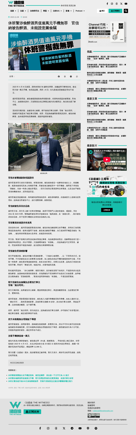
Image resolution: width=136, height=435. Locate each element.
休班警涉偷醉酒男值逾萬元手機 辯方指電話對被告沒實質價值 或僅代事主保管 (40, 378)
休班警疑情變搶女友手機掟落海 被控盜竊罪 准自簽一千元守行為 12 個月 (38, 375)
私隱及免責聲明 (94, 408)
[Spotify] (96, 428)
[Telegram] (72, 428)
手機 (19, 388)
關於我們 (91, 403)
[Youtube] (126, 3)
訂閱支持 (107, 210)
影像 (67, 11)
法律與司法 (34, 11)
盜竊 (39, 388)
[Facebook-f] (107, 3)
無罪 (22, 388)
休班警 (10, 388)
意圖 (15, 388)
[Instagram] (112, 3)
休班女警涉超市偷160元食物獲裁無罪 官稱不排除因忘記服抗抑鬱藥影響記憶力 (40, 381)
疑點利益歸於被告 (31, 388)
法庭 (22, 11)
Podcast (79, 11)
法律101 (56, 11)
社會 (43, 388)
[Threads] (116, 3)
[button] (126, 11)
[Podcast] (88, 428)
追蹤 (12, 11)
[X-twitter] (121, 3)
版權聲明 (91, 405)
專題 (45, 11)
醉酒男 (48, 388)
